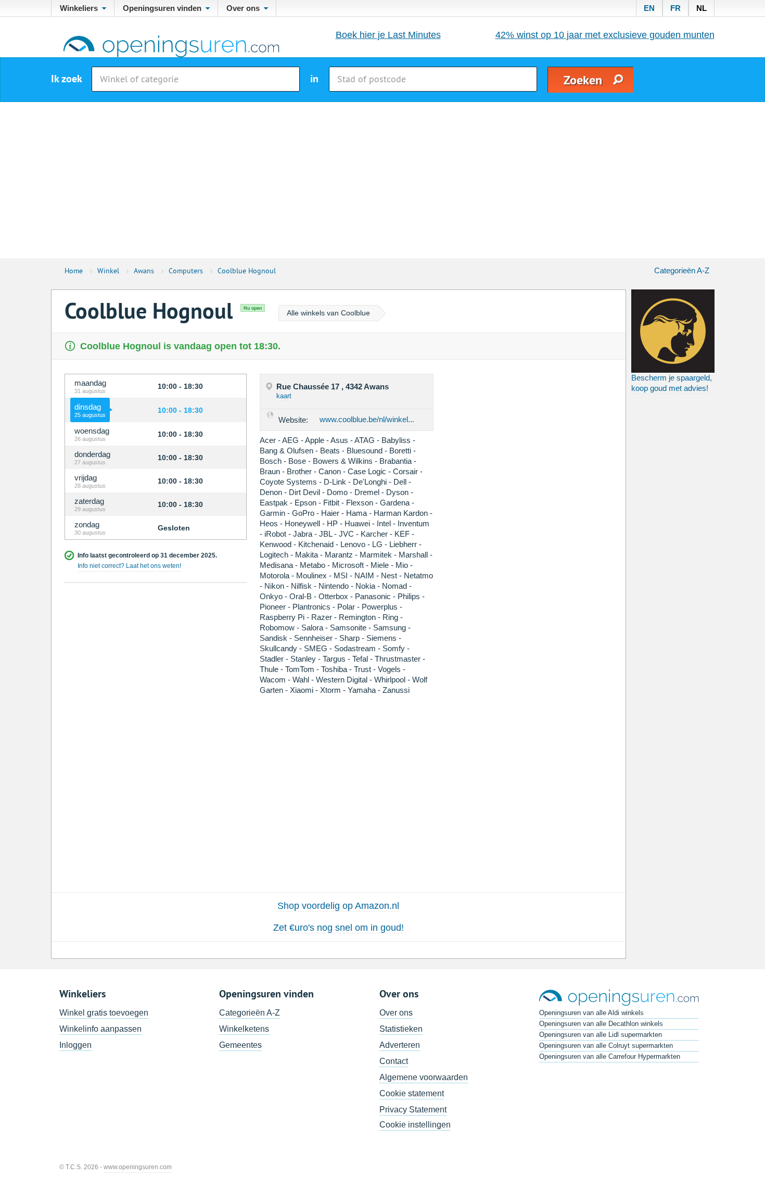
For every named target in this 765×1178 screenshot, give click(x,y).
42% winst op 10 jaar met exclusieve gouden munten (605, 35)
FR (675, 8)
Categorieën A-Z (681, 270)
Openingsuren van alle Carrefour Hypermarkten (609, 1056)
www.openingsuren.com (138, 1167)
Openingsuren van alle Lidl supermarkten (600, 1034)
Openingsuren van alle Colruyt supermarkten (606, 1045)
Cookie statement (411, 1093)
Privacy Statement (413, 1109)
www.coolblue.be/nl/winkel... (367, 419)
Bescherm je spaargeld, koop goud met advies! (671, 382)
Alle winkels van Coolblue (328, 313)
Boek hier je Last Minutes (388, 35)
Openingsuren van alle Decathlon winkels (601, 1024)
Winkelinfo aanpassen (100, 1028)
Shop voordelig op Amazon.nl (338, 906)
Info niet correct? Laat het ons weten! (129, 565)
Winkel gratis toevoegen (103, 1012)
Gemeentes (240, 1045)
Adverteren (399, 1045)
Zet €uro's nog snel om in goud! (338, 927)
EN (649, 8)
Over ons (396, 1012)
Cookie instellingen (415, 1124)
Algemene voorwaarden (423, 1077)
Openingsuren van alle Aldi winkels (591, 1013)
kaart (283, 396)
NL (701, 8)
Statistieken (401, 1028)
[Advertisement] (382, 180)
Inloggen (75, 1045)
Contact (393, 1061)
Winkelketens (244, 1028)
